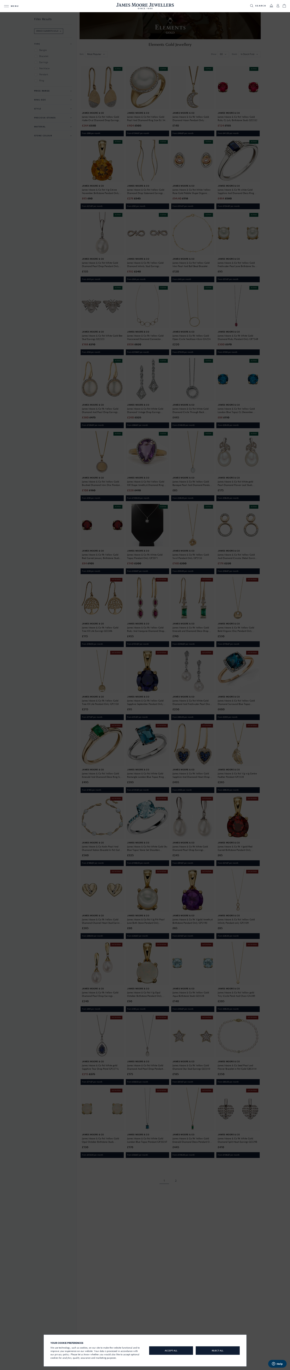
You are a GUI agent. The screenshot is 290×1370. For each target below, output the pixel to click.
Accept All (171, 1351)
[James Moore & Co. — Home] (145, 6)
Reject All (217, 1351)
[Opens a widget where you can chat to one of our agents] (277, 1364)
